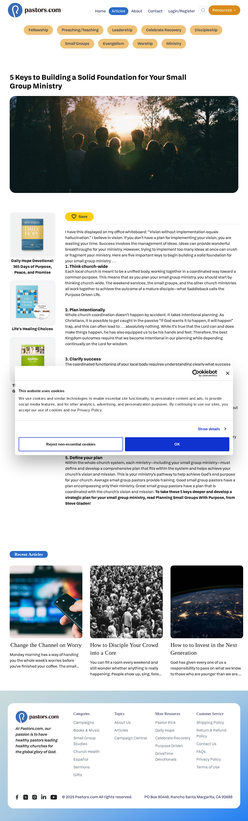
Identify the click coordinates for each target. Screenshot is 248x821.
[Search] (203, 10)
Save (82, 216)
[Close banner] (227, 373)
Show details (209, 429)
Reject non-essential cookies (70, 444)
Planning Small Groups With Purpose (190, 497)
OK (177, 444)
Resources (222, 10)
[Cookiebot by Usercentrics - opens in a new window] (196, 373)
